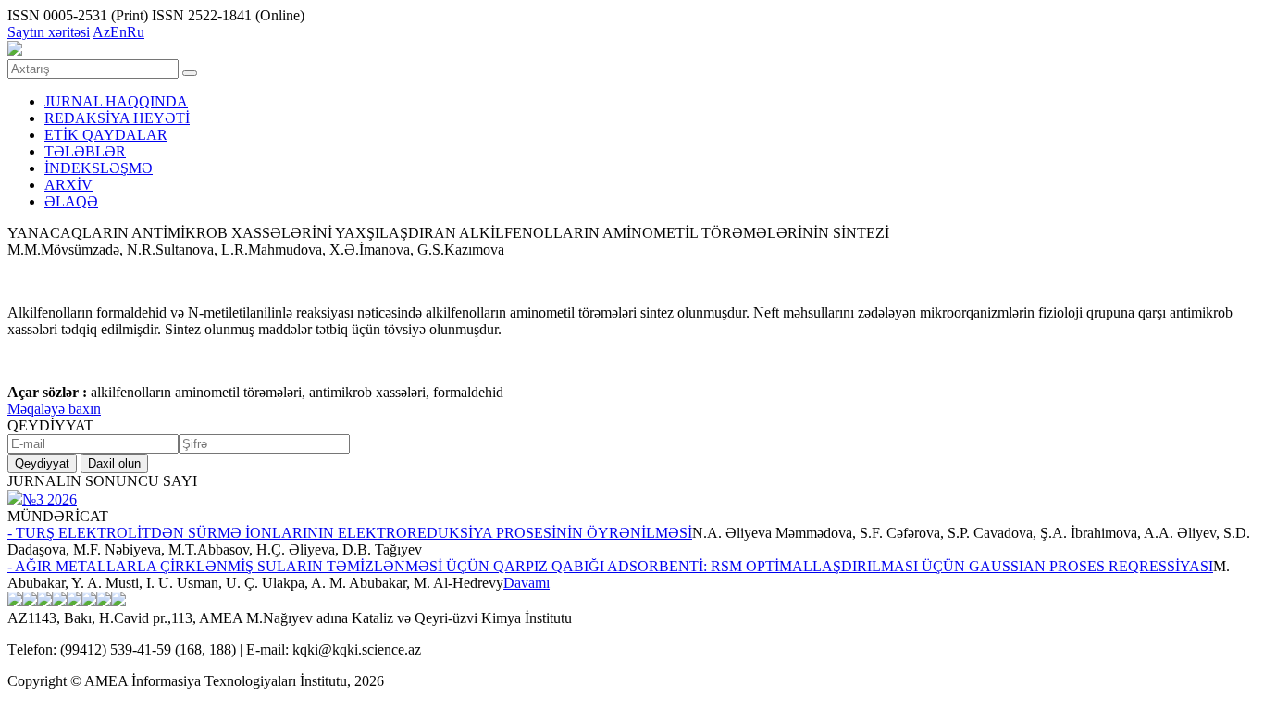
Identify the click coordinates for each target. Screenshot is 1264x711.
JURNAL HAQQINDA (116, 101)
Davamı (526, 583)
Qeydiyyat (42, 463)
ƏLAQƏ (71, 201)
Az (101, 32)
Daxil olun (114, 463)
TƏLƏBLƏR (85, 151)
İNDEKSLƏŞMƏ (98, 168)
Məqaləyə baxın (54, 409)
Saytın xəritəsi (48, 32)
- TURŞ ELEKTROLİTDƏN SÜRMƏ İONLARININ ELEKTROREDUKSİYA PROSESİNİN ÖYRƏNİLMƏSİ (349, 533)
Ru (135, 32)
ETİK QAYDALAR (105, 135)
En (118, 32)
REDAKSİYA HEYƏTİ (117, 118)
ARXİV (68, 185)
